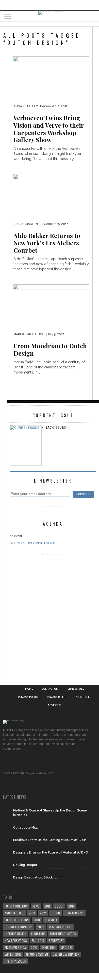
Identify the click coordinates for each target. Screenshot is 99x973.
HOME (29, 689)
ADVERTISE (54, 705)
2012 (43, 913)
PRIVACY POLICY (28, 697)
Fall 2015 (38, 940)
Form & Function (16, 906)
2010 (37, 920)
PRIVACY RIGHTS (57, 697)
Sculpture (56, 940)
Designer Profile (60, 927)
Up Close (66, 947)
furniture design (17, 920)
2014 (71, 906)
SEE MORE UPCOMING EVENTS (33, 543)
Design (55, 913)
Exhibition (49, 947)
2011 (47, 906)
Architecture (14, 913)
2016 (34, 947)
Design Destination (66, 954)
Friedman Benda (15, 947)
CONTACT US (49, 689)
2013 (32, 913)
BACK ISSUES (55, 427)
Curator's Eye (74, 913)
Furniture (38, 933)
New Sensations (16, 940)
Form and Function (63, 933)
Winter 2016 (13, 954)
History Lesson (15, 961)
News (36, 906)
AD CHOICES (83, 697)
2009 (40, 927)
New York (51, 920)
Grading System (37, 954)
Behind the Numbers (18, 927)
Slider (59, 906)
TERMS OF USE (75, 689)
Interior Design (15, 933)
